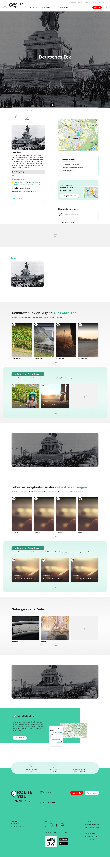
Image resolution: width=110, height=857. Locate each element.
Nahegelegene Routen (70, 196)
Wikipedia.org (21, 171)
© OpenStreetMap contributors (92, 150)
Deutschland (23, 110)
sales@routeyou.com (92, 828)
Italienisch (23, 184)
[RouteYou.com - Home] (16, 5)
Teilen (16, 119)
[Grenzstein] (66, 514)
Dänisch (35, 182)
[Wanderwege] (22, 340)
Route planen (50, 792)
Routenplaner (19, 738)
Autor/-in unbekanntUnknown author (14, 105)
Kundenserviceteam (92, 836)
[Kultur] (88, 514)
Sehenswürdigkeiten (16, 110)
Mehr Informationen (18, 176)
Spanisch (40, 184)
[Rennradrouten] (88, 340)
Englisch (41, 182)
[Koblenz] (55, 628)
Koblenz (28, 110)
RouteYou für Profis (90, 2)
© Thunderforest (82, 150)
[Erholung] (22, 514)
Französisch (15, 184)
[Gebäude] (44, 514)
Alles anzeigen (64, 313)
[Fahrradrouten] (44, 340)
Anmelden (92, 792)
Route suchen (50, 802)
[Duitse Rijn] (25, 628)
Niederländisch (31, 184)
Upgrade (97, 7)
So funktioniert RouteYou (75, 2)
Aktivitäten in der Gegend (71, 165)
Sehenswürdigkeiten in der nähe (73, 168)
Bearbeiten (27, 119)
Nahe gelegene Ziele (69, 171)
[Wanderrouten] (66, 340)
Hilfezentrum (90, 839)
